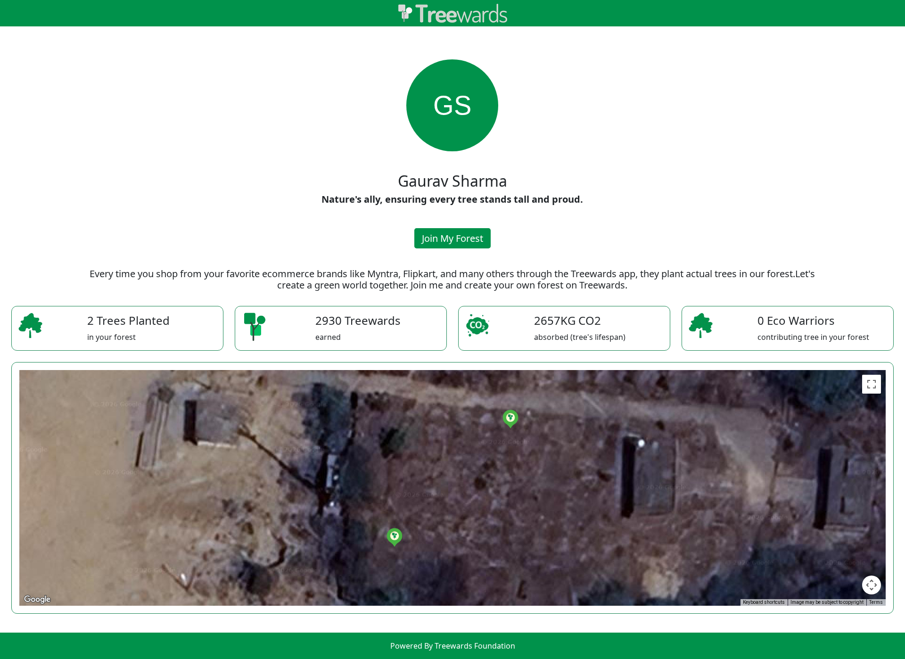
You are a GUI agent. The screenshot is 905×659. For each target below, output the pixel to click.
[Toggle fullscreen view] (871, 384)
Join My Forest (452, 238)
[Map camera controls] (871, 585)
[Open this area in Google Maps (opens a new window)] (37, 599)
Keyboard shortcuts (764, 602)
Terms (876, 602)
